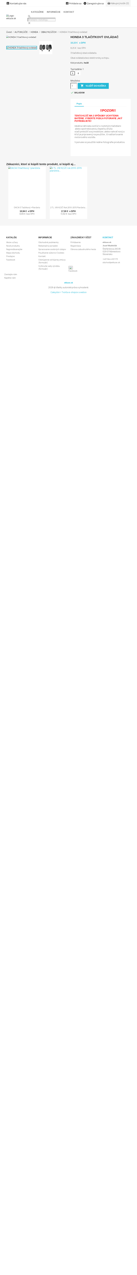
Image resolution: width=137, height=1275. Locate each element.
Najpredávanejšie (14, 249)
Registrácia (76, 246)
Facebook (10, 259)
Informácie (53, 12)
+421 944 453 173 (110, 259)
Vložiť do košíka (93, 85)
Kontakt (69, 12)
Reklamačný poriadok (48, 246)
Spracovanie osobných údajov (52, 249)
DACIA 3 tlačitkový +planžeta (27, 207)
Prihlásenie (76, 242)
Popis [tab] (79, 103)
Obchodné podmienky (48, 242)
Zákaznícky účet (81, 237)
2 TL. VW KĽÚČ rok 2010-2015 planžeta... (68, 207)
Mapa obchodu (13, 252)
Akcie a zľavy (12, 242)
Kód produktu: (77, 62)
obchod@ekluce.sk (111, 262)
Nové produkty (13, 246)
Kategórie (37, 12)
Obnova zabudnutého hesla (83, 249)
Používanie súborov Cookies (51, 252)
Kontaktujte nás (16, 3)
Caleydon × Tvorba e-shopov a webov (69, 292)
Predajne (10, 256)
